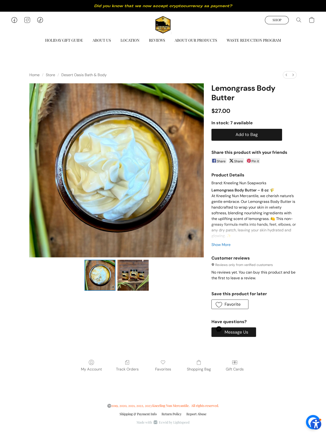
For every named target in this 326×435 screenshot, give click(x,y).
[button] (163, 24)
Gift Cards (235, 369)
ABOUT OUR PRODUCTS (196, 40)
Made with (163, 422)
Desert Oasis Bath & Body (84, 74)
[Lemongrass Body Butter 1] (132, 275)
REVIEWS (157, 40)
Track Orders (127, 369)
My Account (91, 369)
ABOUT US (102, 40)
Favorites (163, 369)
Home (34, 74)
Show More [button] (221, 244)
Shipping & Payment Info (138, 414)
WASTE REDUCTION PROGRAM (254, 40)
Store (50, 74)
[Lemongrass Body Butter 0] (100, 275)
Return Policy (172, 414)
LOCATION (130, 40)
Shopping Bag (199, 369)
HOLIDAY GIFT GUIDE (64, 40)
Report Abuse (196, 414)
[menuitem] (286, 74)
